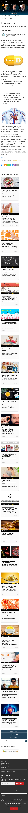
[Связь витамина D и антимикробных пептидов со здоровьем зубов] (10, 315)
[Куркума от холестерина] (10, 631)
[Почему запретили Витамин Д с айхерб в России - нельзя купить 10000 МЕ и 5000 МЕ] (10, 499)
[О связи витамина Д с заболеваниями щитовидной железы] (10, 657)
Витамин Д (16, 15)
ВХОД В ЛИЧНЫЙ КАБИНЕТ (6, 1)
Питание (16, 726)
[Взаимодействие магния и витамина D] (10, 367)
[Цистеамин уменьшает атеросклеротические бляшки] (10, 710)
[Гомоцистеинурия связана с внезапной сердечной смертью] (10, 209)
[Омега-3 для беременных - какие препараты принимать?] (10, 473)
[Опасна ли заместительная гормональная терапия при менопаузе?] (10, 684)
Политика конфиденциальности (8, 771)
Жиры (17, 198)
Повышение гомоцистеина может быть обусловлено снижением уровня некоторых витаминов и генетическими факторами (10, 221)
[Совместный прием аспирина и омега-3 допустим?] (10, 183)
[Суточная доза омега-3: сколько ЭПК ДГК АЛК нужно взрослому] (10, 578)
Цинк (17, 568)
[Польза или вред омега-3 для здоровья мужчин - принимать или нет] (10, 420)
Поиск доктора (4, 764)
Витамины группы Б (14, 225)
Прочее (16, 278)
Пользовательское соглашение (8, 773)
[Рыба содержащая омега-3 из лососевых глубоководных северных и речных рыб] (10, 341)
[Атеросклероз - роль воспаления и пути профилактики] (10, 288)
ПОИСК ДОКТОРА (14, 734)
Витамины (10, 15)
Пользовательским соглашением (14, 806)
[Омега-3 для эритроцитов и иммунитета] (10, 526)
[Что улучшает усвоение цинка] (10, 552)
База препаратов (5, 763)
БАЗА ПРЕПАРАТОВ (14, 731)
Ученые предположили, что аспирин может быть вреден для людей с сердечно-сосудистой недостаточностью (9, 194)
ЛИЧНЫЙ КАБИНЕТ (14, 737)
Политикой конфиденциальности (13, 804)
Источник (3, 157)
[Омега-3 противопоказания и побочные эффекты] (10, 394)
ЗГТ (17, 700)
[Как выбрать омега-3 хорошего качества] (10, 446)
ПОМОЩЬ (21, 1)
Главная (4, 15)
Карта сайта (4, 795)
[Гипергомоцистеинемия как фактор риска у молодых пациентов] (10, 262)
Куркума (16, 647)
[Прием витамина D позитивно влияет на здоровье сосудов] (10, 235)
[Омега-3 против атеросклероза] (10, 605)
